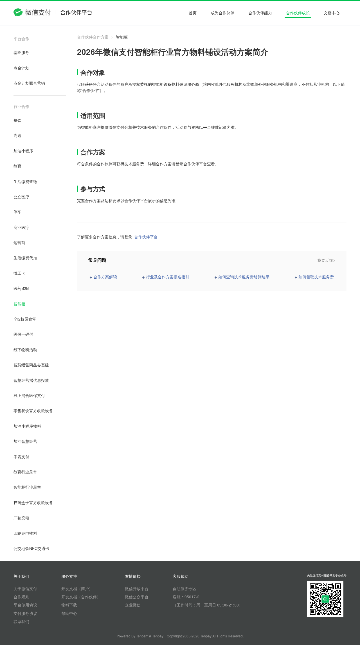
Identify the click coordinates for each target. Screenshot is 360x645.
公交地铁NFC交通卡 (31, 548)
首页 (193, 12)
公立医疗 (21, 196)
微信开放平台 (136, 588)
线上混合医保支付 (29, 395)
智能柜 (19, 303)
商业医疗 (21, 227)
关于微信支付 (25, 588)
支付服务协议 (25, 613)
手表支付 (21, 456)
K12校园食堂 (25, 319)
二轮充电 (21, 517)
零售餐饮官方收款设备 (33, 410)
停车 (17, 212)
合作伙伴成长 (298, 12)
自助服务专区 (184, 588)
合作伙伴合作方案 (93, 37)
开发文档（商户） (77, 588)
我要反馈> (326, 260)
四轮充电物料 (25, 533)
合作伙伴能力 (260, 12)
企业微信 (133, 605)
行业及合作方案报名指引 (167, 276)
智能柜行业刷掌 (27, 487)
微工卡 (19, 273)
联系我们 (21, 621)
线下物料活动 (25, 349)
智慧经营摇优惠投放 (31, 380)
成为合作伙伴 (222, 12)
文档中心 (331, 12)
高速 (17, 135)
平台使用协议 (25, 605)
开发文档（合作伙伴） (81, 596)
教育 (17, 166)
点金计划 (21, 68)
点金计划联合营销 (29, 83)
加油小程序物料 (27, 426)
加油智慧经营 (25, 441)
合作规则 (21, 596)
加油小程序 (23, 151)
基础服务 (21, 52)
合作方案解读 (105, 276)
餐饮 (17, 120)
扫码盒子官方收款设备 (33, 502)
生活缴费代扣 (25, 257)
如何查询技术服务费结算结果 (243, 276)
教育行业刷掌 (25, 472)
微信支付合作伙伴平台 (53, 13)
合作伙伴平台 (146, 237)
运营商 (19, 242)
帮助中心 (69, 613)
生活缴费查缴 (25, 181)
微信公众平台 (136, 596)
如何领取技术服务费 (316, 276)
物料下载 (69, 605)
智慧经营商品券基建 (31, 364)
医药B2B (21, 288)
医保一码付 (23, 334)
